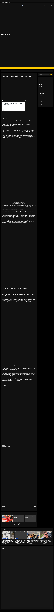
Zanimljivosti (34, 67)
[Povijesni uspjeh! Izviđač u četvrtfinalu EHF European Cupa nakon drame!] (7, 518)
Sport (7, 67)
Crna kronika (15, 67)
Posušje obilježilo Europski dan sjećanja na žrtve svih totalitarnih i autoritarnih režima (8, 541)
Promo (30, 67)
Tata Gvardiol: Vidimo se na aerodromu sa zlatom (10, 113)
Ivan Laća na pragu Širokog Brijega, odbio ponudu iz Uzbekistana (18, 524)
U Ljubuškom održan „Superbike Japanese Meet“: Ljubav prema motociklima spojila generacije (20, 541)
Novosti (10, 67)
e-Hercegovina (6, 34)
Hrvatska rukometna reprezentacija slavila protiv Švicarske (30, 524)
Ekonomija (26, 67)
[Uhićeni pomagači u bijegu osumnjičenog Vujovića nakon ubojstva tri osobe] (46, 535)
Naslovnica (3, 67)
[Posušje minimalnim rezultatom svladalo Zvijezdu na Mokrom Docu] (33, 535)
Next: (30, 507)
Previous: (9, 508)
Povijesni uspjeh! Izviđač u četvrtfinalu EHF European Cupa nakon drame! (6, 524)
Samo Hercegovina (41, 67)
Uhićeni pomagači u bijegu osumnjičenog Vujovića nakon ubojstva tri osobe (45, 541)
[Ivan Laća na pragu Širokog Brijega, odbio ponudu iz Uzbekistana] (18, 518)
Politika (21, 67)
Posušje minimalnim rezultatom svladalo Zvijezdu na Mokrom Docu (33, 541)
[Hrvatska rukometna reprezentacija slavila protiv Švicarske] (30, 518)
